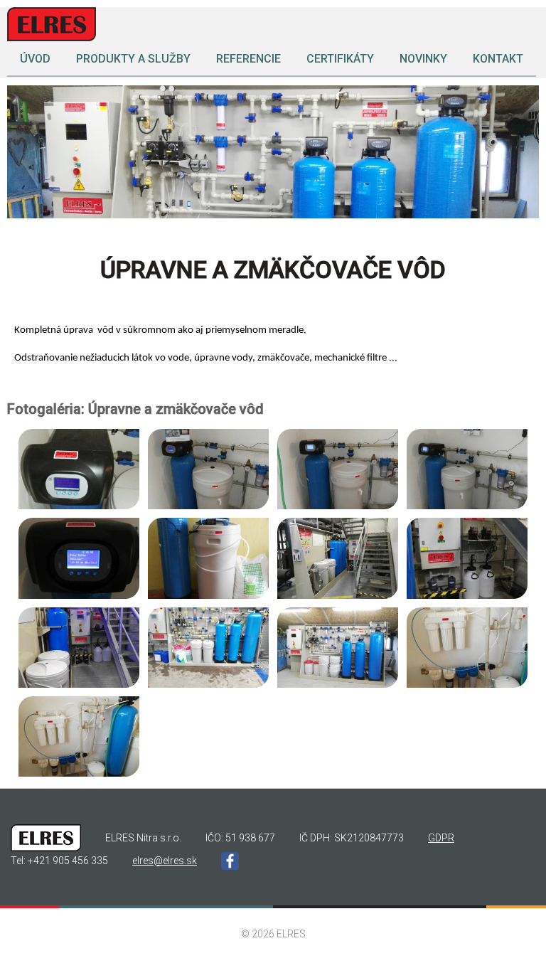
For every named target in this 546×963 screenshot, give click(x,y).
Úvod (35, 58)
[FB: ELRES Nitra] (230, 862)
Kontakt (498, 58)
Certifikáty (340, 58)
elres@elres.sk (164, 860)
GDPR (441, 838)
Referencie (248, 58)
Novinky (423, 58)
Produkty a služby (133, 58)
